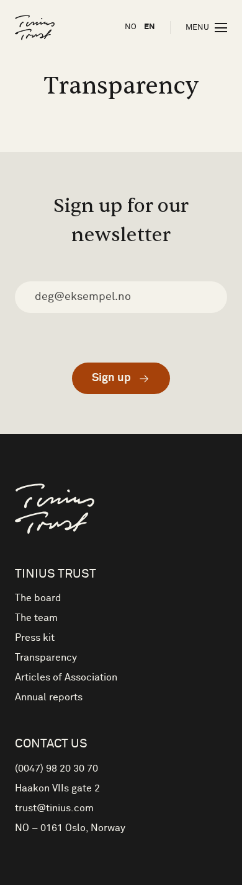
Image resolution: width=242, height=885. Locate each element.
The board (38, 598)
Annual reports (49, 697)
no (131, 27)
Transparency (46, 658)
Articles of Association (66, 677)
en (149, 27)
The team (36, 618)
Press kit (35, 638)
